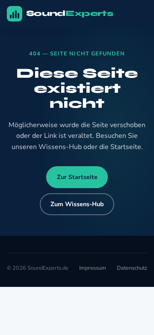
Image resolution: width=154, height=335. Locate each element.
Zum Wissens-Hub (77, 204)
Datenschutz (132, 268)
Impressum (92, 268)
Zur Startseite (77, 177)
